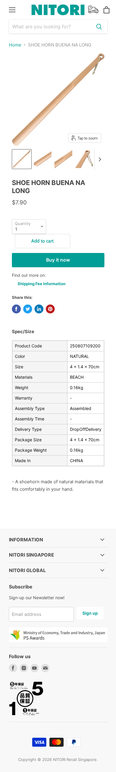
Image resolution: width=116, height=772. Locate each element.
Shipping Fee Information (41, 283)
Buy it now (58, 260)
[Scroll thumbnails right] (99, 159)
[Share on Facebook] (16, 309)
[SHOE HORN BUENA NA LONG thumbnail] (21, 159)
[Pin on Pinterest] (50, 309)
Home (15, 44)
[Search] (99, 26)
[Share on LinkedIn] (39, 309)
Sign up (90, 613)
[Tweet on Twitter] (27, 309)
